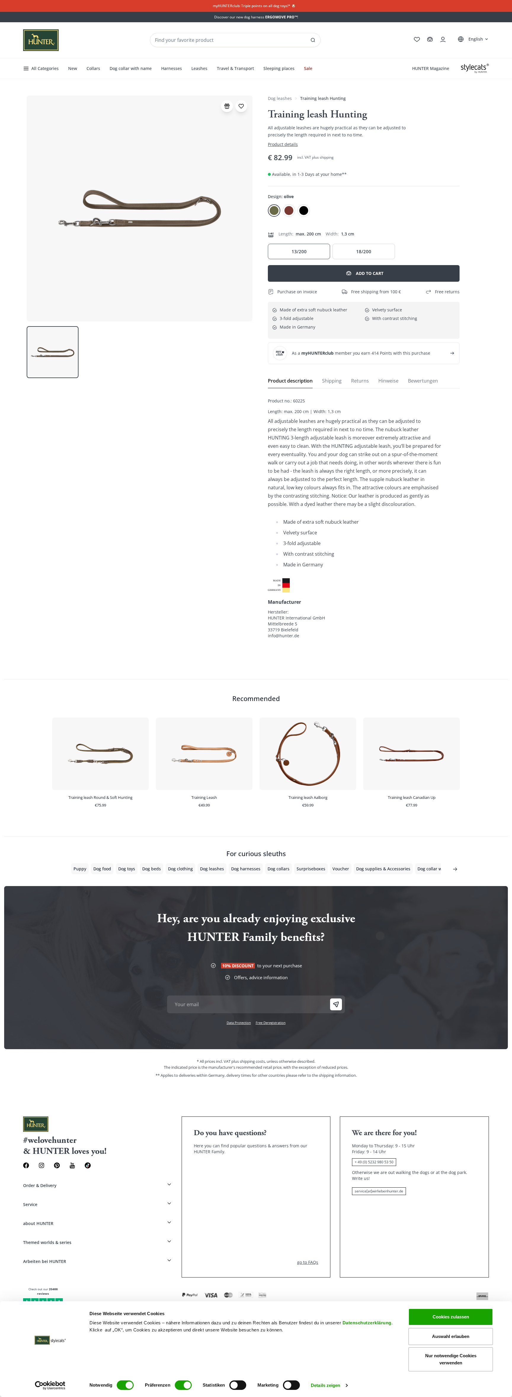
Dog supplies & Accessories (383, 869)
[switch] (183, 1385)
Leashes (199, 68)
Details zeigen (325, 1385)
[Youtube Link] (72, 1165)
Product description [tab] (290, 380)
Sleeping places (279, 68)
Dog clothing (180, 869)
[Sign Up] (336, 1004)
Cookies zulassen (451, 1316)
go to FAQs (307, 1262)
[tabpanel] (364, 518)
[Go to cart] (430, 39)
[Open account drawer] (443, 39)
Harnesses (171, 68)
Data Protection (239, 1022)
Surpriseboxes (311, 869)
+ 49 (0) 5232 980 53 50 (374, 1162)
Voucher (340, 869)
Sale (308, 68)
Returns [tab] (360, 380)
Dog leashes (280, 98)
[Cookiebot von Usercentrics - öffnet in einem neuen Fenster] (50, 1385)
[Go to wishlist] (417, 39)
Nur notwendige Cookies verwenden (450, 1359)
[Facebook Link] (26, 1165)
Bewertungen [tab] (423, 380)
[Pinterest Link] (57, 1165)
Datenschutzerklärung (367, 1322)
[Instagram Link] (41, 1165)
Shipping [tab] (332, 380)
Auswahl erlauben (450, 1336)
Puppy (79, 869)
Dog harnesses (245, 869)
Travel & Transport (235, 68)
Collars (93, 68)
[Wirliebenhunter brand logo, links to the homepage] (41, 40)
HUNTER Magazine (430, 68)
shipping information (337, 1075)
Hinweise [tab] (388, 380)
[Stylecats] (475, 68)
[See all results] (313, 40)
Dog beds (151, 869)
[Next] (455, 869)
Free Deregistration (271, 1022)
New (72, 68)
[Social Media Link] (88, 1165)
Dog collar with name (131, 68)
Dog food (102, 869)
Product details (283, 144)
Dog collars (278, 869)
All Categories (45, 68)
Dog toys (126, 869)
